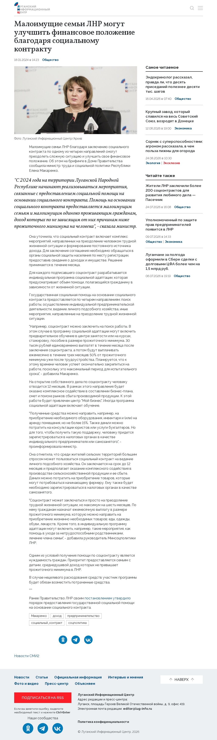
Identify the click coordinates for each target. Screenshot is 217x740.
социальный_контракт (46, 623)
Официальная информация (78, 677)
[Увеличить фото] (75, 100)
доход (57, 616)
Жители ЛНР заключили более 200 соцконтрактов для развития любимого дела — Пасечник (173, 193)
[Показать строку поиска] (192, 8)
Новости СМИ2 (26, 656)
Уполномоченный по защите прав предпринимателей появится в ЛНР (171, 224)
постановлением (98, 598)
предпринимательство (83, 616)
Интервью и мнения (125, 677)
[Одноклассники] (63, 640)
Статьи (42, 677)
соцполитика (77, 623)
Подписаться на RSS (43, 698)
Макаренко (39, 616)
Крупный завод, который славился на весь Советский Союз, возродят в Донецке (172, 116)
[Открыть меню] (200, 8)
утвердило (122, 598)
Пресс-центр (56, 684)
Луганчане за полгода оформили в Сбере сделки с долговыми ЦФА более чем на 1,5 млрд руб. (173, 262)
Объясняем (85, 684)
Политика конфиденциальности (103, 722)
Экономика (183, 128)
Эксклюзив (171, 163)
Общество (50, 60)
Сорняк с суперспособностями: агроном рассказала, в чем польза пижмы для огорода (174, 146)
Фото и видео (26, 684)
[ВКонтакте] (88, 640)
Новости (21, 677)
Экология (153, 163)
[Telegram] (75, 640)
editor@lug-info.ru (137, 708)
